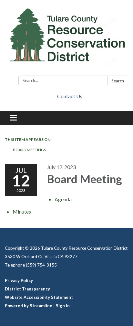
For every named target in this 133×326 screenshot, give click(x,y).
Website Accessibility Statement (39, 297)
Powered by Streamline (28, 305)
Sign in (63, 305)
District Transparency (27, 288)
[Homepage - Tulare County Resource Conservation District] (66, 39)
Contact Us (69, 96)
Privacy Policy (19, 280)
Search (117, 80)
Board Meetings (29, 149)
